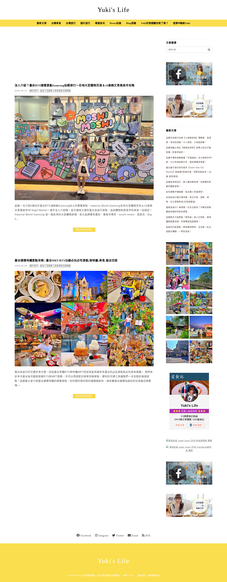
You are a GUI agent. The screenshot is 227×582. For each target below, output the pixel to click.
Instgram (103, 535)
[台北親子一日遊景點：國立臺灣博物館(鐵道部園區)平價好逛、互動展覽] (177, 254)
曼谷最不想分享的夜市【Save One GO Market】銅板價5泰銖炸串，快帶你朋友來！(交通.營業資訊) (189, 172)
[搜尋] (209, 49)
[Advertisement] (84, 57)
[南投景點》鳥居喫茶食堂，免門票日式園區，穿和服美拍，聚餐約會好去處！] (177, 328)
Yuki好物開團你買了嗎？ (154, 23)
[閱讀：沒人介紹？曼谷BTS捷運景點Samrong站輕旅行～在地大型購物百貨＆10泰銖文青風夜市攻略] (84, 199)
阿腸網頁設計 (154, 575)
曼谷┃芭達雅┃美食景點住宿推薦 (55, 91)
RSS (147, 535)
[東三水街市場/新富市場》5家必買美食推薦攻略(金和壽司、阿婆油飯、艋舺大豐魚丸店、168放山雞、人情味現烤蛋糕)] (177, 352)
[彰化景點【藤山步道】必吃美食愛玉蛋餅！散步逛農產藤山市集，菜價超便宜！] (177, 303)
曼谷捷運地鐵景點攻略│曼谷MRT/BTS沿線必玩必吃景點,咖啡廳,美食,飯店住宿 (66, 260)
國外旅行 (85, 23)
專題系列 (100, 23)
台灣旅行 (71, 23)
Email (135, 535)
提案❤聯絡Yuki (181, 23)
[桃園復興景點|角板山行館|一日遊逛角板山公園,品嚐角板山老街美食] (200, 279)
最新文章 (42, 23)
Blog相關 (131, 23)
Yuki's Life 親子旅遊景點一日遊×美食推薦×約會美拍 (96, 575)
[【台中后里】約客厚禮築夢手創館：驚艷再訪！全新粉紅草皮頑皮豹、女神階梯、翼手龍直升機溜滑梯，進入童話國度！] (177, 279)
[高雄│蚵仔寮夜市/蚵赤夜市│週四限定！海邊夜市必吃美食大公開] (200, 328)
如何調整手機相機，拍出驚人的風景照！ (185, 192)
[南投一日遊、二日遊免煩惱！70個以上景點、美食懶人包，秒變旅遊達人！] (200, 303)
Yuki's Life (114, 9)
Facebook (85, 535)
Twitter (120, 535)
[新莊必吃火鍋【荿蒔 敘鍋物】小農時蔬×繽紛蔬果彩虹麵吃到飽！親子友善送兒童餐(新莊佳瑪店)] (200, 352)
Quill (131, 575)
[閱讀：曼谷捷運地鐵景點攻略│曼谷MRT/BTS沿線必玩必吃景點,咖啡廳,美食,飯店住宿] (84, 365)
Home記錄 (115, 23)
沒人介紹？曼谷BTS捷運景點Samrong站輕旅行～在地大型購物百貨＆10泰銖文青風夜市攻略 (75, 85)
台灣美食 (56, 23)
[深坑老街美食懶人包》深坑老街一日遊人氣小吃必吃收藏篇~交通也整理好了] (200, 254)
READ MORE (84, 229)
